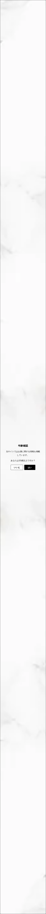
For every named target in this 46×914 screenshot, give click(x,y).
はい (30, 467)
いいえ (17, 467)
